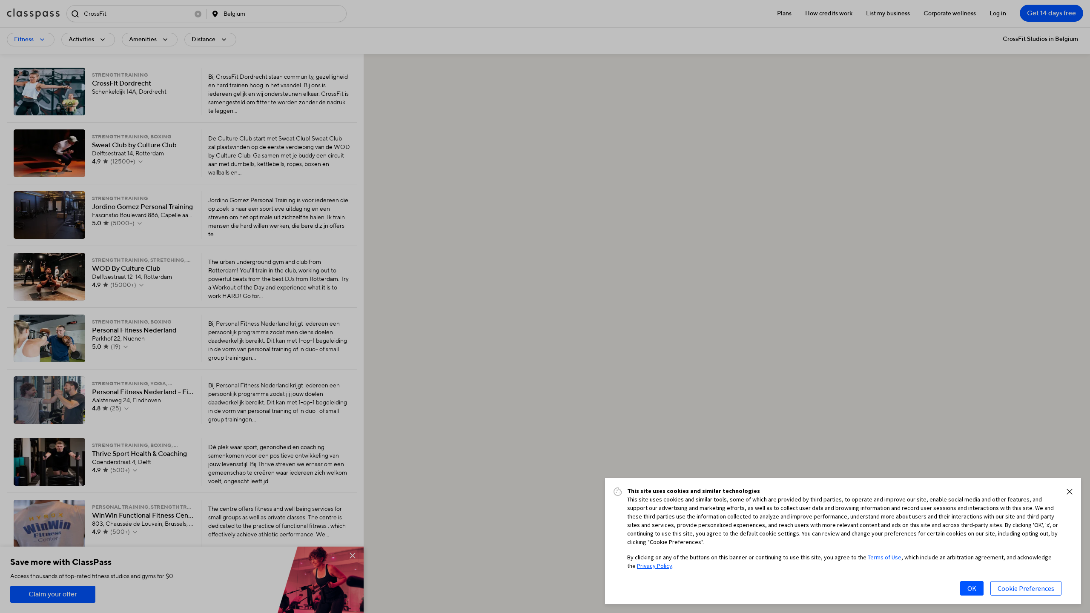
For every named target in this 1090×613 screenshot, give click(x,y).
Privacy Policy (654, 566)
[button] (1070, 492)
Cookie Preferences (1026, 588)
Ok (971, 588)
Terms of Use (884, 557)
